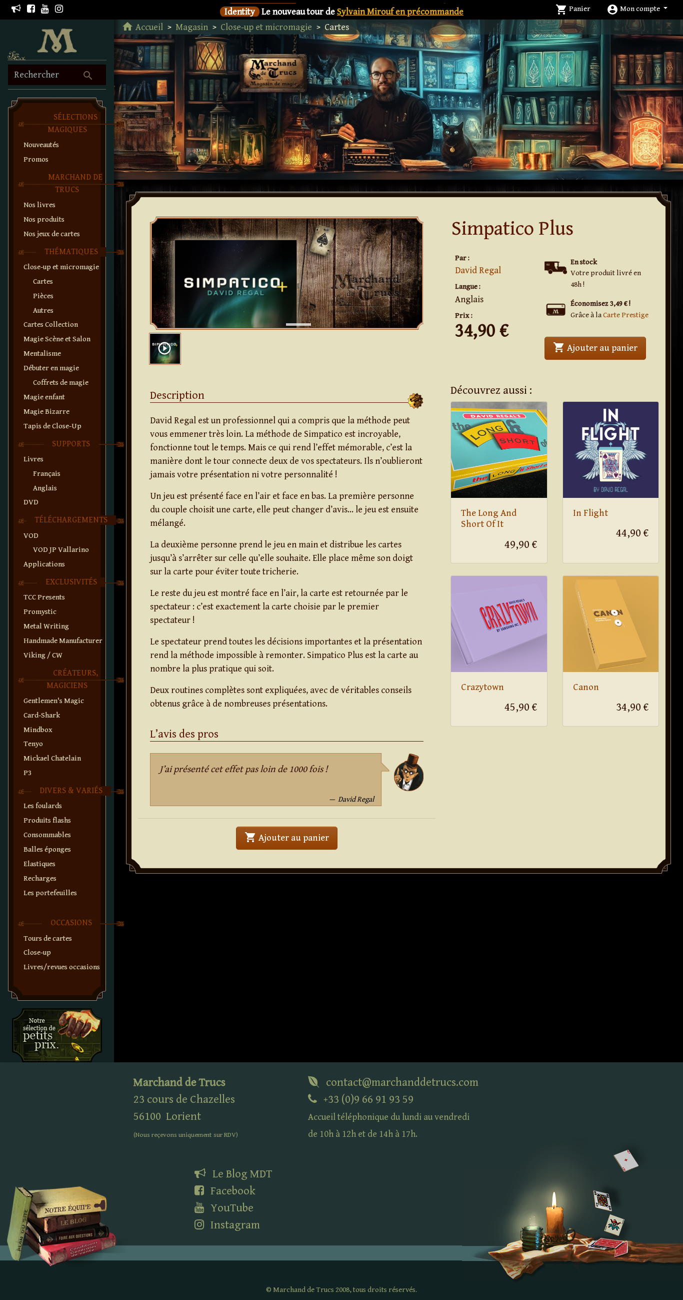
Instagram (234, 1224)
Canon (586, 687)
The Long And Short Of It (488, 519)
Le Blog (241, 1173)
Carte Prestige (625, 315)
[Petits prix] (57, 1035)
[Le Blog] (16, 9)
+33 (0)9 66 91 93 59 (389, 1116)
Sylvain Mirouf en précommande (400, 12)
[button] (637, 9)
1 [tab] (291, 314)
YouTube (231, 1207)
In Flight (590, 513)
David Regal (478, 270)
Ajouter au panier (599, 347)
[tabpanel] (287, 273)
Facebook (232, 1190)
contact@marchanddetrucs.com (401, 1082)
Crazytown (482, 687)
